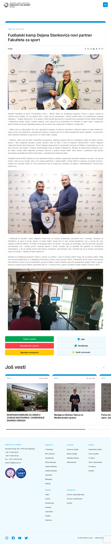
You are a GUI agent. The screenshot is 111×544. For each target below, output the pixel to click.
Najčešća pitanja (73, 458)
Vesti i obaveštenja (95, 462)
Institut (47, 499)
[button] (103, 367)
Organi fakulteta (51, 466)
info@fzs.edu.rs (15, 463)
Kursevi (69, 503)
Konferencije (49, 503)
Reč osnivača (50, 454)
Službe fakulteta (51, 471)
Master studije (72, 454)
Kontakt (91, 471)
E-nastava (92, 466)
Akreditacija (49, 458)
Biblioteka (48, 479)
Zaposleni (48, 475)
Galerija (47, 483)
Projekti (48, 516)
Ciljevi (47, 494)
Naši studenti (71, 462)
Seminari (48, 507)
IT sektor (92, 458)
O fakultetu (49, 449)
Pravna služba (94, 454)
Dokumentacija (50, 462)
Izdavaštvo (49, 511)
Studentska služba (95, 449)
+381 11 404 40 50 (11, 452)
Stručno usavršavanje (74, 499)
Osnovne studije (72, 449)
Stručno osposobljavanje (75, 494)
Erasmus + (49, 520)
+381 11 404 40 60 (12, 456)
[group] (27, 399)
